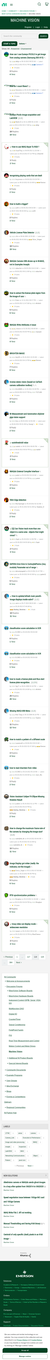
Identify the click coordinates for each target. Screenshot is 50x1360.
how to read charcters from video (23, 768)
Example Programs (14, 1075)
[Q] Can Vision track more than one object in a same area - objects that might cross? (27, 532)
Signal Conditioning (17, 1025)
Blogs (9, 1091)
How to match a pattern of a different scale (27, 739)
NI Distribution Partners (11, 1299)
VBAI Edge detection (18, 500)
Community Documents (16, 1070)
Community (12, 11)
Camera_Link (9, 1138)
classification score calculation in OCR (25, 628)
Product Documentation (21, 1325)
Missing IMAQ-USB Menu (20, 711)
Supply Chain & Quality (21, 1316)
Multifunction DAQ (16, 1009)
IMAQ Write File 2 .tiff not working (17, 1212)
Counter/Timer (15, 1019)
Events (34, 1316)
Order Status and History (29, 1299)
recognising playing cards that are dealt (26, 175)
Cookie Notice (36, 1340)
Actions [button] (22, 44)
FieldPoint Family (16, 1030)
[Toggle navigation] (12, 5)
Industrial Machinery (28, 1287)
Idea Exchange (13, 1086)
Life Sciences (41, 1287)
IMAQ (35, 1142)
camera (33, 1133)
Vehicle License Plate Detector (22, 232)
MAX (22, 1151)
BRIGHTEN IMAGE (17, 353)
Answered (15, 49)
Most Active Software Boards (20, 991)
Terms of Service (15, 1302)
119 (42, 957)
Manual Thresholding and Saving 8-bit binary (22, 1223)
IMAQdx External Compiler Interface (24, 471)
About (25, 1314)
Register (28, 27)
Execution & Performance (31, 1138)
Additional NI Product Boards (21, 1058)
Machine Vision (15, 1052)
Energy (17, 1287)
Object (35, 1156)
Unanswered (26, 49)
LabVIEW (8, 1151)
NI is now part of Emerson (11, 1314)
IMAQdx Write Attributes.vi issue (23, 325)
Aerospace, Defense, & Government (32, 1285)
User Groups (12, 1081)
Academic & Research (10, 1285)
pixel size (22, 1160)
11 (11, 616)
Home (4, 11)
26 (11, 699)
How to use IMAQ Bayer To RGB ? (25, 147)
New (13, 74)
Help (46, 27)
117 (28, 957)
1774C (7, 1133)
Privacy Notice (22, 1340)
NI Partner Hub (10, 1113)
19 (11, 135)
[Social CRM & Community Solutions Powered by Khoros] (25, 1255)
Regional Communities (16, 1107)
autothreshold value (20, 442)
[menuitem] (39, 4)
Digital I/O (13, 1014)
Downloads (7, 1325)
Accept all (25, 1350)
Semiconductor (10, 1290)
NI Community (10, 977)
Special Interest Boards (18, 1063)
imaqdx (7, 1147)
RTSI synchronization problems (23, 895)
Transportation (22, 1290)
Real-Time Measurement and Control (24, 1041)
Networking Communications (15, 1156)
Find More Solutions (25, 1175)
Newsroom (8, 1316)
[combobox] (19, 36)
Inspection (22, 1147)
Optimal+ (8, 1102)
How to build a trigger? (19, 204)
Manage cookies (25, 1356)
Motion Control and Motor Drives (22, 1046)
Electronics (8, 1287)
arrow (20, 1133)
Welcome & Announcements (18, 981)
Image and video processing (14, 1142)
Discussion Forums (27, 11)
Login (37, 27)
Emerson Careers (34, 1314)
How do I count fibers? (19, 86)
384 (10, 962)
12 (11, 728)
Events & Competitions (16, 1097)
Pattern (7, 1160)
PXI (10, 1035)
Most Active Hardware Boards (14, 14)
